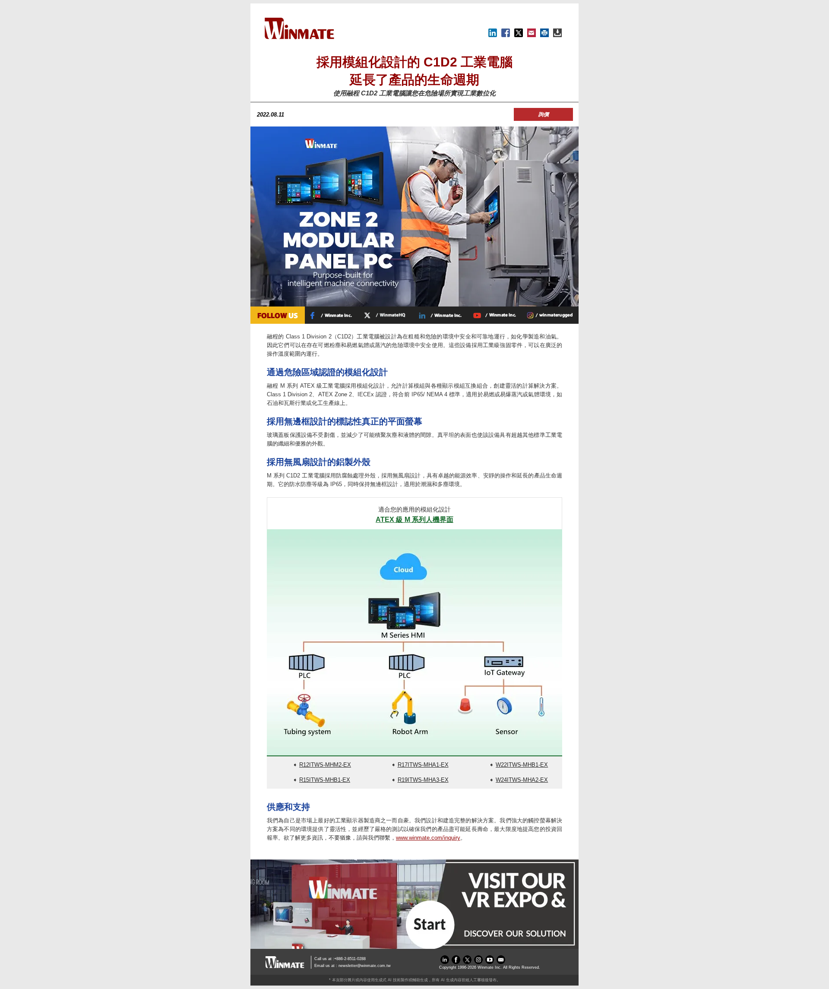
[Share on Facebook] (505, 35)
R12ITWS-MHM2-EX (325, 764)
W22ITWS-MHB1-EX (522, 764)
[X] (518, 35)
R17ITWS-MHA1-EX (423, 764)
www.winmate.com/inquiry (428, 837)
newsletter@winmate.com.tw (365, 966)
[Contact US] (501, 962)
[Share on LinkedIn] (492, 35)
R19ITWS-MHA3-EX (423, 780)
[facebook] (456, 962)
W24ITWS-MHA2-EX (522, 780)
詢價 (543, 114)
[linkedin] (444, 962)
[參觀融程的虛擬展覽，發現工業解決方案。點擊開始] (414, 947)
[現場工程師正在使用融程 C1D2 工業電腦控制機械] (414, 304)
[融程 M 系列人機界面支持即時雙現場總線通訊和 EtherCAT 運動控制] (414, 642)
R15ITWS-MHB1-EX (324, 780)
